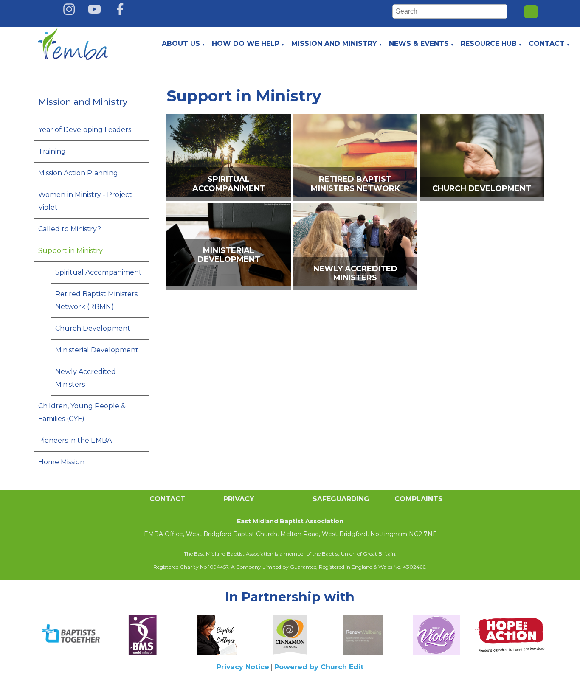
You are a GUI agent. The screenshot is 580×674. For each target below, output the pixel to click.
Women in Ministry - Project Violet (85, 201)
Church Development (92, 328)
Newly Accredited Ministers (85, 378)
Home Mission (61, 462)
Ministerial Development (96, 350)
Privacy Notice (243, 667)
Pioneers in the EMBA (75, 440)
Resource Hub (489, 43)
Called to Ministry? (69, 229)
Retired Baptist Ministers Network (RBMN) (96, 300)
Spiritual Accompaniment (98, 272)
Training (52, 151)
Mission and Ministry (334, 43)
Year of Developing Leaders (84, 130)
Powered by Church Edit (318, 667)
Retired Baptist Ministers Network (355, 184)
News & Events (419, 43)
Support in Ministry (70, 251)
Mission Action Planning (78, 173)
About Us (181, 43)
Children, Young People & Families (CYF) (82, 412)
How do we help (245, 43)
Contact (547, 43)
